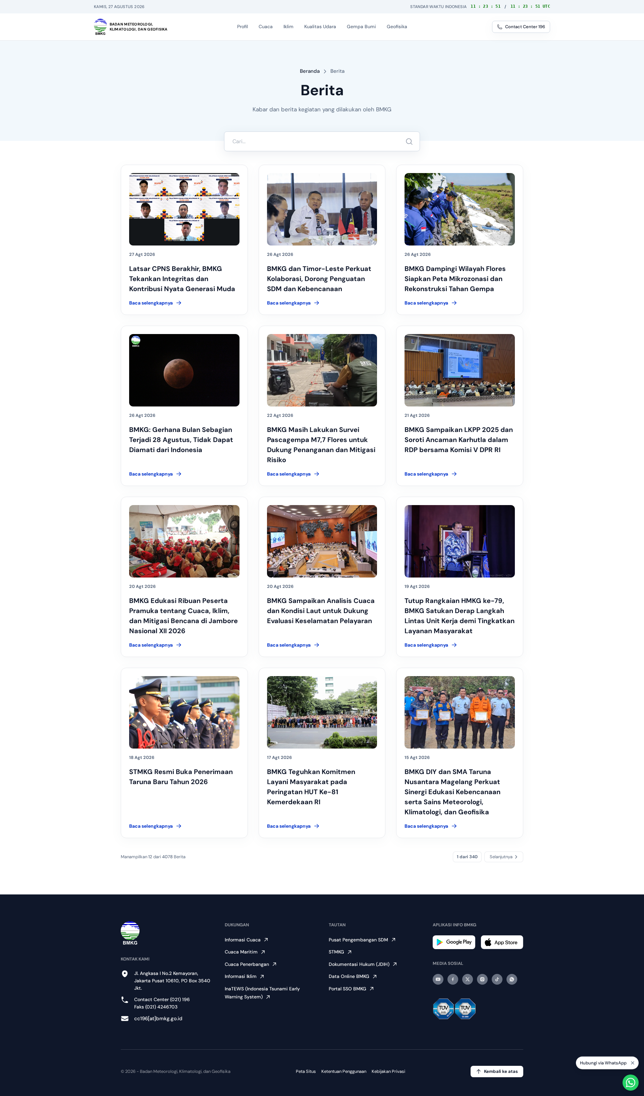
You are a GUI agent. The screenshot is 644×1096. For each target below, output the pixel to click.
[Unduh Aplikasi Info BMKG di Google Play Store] (454, 942)
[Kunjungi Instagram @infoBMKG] (482, 979)
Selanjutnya (501, 857)
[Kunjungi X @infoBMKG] (467, 979)
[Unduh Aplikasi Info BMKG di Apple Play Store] (502, 942)
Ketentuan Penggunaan (343, 1071)
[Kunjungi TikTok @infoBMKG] (497, 979)
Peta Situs (306, 1071)
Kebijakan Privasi (388, 1071)
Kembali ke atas (501, 1071)
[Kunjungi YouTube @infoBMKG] (438, 979)
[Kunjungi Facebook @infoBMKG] (452, 979)
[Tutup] (632, 1062)
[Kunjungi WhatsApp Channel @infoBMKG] (511, 979)
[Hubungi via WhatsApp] (631, 1083)
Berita (337, 71)
